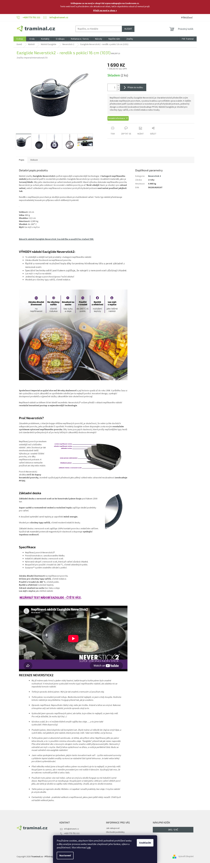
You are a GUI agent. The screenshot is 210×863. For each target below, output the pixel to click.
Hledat (128, 28)
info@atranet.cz (71, 828)
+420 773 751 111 (72, 833)
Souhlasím (145, 842)
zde (89, 847)
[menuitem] (20, 38)
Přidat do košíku (135, 87)
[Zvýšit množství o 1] (118, 85)
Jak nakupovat (113, 828)
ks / (173, 829)
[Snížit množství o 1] (118, 89)
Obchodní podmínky (115, 832)
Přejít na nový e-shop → (105, 10)
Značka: (32, 57)
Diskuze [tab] (34, 160)
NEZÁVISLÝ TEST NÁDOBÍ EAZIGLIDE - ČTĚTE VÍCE (50, 598)
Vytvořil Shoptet (186, 856)
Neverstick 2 (154, 176)
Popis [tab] (21, 160)
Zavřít (123, 124)
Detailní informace (116, 118)
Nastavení (65, 855)
